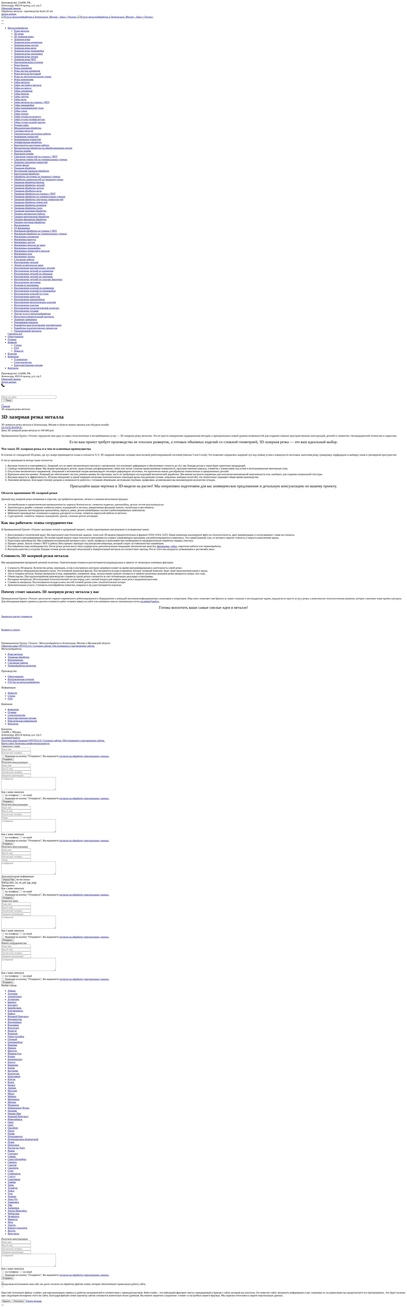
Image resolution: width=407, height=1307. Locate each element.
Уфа (10, 1205)
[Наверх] (2, 1282)
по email (27, 795)
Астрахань (13, 999)
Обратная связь (9, 646)
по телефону (12, 795)
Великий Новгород (18, 1016)
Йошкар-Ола (14, 1053)
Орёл (10, 1125)
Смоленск (13, 1168)
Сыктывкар (14, 1179)
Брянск (11, 1013)
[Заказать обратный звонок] (3, 386)
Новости (12, 693)
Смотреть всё (15, 333)
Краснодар (13, 1073)
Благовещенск (15, 1010)
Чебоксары (13, 1213)
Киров (11, 1068)
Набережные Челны (18, 1108)
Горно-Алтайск (16, 1036)
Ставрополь (14, 1173)
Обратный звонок (11, 8)
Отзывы (12, 712)
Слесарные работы (18, 662)
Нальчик (12, 1110)
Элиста (11, 1225)
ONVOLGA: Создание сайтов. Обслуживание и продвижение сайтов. (56, 646)
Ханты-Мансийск (17, 1210)
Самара (12, 1156)
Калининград (15, 1059)
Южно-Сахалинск (17, 1228)
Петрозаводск (15, 1136)
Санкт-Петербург (17, 1159)
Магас (11, 1093)
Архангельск (15, 996)
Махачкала (13, 1099)
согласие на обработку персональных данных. (84, 756)
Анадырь (12, 993)
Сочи (10, 1170)
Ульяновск (13, 1202)
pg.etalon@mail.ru (149, 601)
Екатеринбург (15, 1042)
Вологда (12, 1030)
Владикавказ (14, 1022)
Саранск (12, 1162)
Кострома (13, 1070)
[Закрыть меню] (2, 23)
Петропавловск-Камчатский (23, 1139)
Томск (11, 1190)
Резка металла (15, 654)
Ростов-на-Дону (16, 1148)
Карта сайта (7, 743)
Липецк (12, 1088)
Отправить (8, 759)
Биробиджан (14, 1008)
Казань (11, 1056)
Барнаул (12, 1002)
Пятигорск (13, 1145)
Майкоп (12, 1096)
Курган (11, 1079)
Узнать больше (34, 1301)
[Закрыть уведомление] (2, 1305)
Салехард (13, 1153)
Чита (10, 1222)
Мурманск (13, 1105)
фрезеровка (163, 546)
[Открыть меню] (2, 404)
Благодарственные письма (22, 718)
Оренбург (13, 1128)
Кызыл (11, 1085)
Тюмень (12, 1196)
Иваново (12, 1045)
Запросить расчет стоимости (16, 616)
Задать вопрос (9, 14)
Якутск (11, 1230)
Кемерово (13, 1065)
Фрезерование (15, 660)
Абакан (12, 990)
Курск (11, 1082)
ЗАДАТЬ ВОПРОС (11, 427)
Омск (11, 1122)
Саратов (12, 1165)
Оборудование (15, 676)
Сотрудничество (16, 715)
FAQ (10, 698)
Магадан (12, 1090)
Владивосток (15, 1019)
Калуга (11, 1062)
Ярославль (13, 1233)
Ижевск (12, 1048)
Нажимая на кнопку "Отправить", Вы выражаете (57, 756)
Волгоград (13, 1028)
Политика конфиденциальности (32, 743)
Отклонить (19, 1301)
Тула (10, 1193)
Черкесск (12, 1219)
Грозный (12, 1039)
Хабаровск (13, 1208)
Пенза (11, 1130)
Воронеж (12, 1033)
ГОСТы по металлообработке (24, 682)
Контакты (13, 723)
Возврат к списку (10, 629)
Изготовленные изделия (21, 679)
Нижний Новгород (18, 1116)
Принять (6, 1301)
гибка (174, 546)
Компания (13, 709)
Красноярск (14, 1076)
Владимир (13, 1025)
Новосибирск (15, 1119)
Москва (12, 1102)
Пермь (11, 1133)
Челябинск (13, 1216)
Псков (11, 1142)
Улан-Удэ (12, 1199)
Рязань (11, 1150)
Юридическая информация (22, 721)
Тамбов (12, 1182)
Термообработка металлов (22, 665)
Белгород (13, 1005)
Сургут (11, 1176)
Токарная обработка (18, 657)
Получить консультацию (14, 740)
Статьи (11, 695)
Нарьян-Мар (14, 1113)
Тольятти (12, 1188)
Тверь (11, 1185)
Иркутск (12, 1050)
